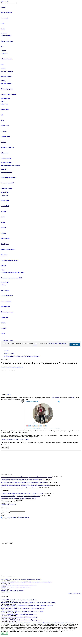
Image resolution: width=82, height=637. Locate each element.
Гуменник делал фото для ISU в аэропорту (12, 590)
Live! (7, 192)
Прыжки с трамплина (7, 312)
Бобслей (3, 284)
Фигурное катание (6, 162)
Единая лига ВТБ (6, 35)
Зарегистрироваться (23, 517)
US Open (3, 142)
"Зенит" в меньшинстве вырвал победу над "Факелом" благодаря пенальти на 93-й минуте (30, 602)
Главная (3, 7)
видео (72, 397)
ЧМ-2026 (3, 265)
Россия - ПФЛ (5, 206)
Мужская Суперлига (7, 71)
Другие (3, 333)
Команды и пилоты (6, 188)
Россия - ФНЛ (5, 200)
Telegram (17, 622)
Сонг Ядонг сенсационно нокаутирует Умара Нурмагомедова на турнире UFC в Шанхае (28, 605)
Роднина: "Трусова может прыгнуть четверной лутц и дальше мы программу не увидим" (25, 485)
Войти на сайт (4, 1)
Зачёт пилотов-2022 (6, 172)
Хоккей (3, 269)
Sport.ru (9, 394)
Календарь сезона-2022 (7, 182)
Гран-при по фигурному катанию (10, 165)
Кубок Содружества (6, 59)
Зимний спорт (5, 282)
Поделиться (5, 447)
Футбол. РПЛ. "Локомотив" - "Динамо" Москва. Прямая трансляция (24, 611)
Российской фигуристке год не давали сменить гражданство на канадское (21, 579)
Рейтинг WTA (5, 109)
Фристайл (3, 328)
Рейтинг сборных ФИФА (8, 249)
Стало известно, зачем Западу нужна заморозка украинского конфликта (20, 496)
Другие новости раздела (74, 593)
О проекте (45, 622)
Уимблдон (3, 131)
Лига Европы (5, 244)
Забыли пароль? (12, 517)
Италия (3, 222)
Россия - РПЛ (4, 195)
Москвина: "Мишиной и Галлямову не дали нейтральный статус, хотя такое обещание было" (26, 582)
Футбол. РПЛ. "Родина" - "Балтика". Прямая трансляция (20, 614)
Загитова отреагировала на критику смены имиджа (15, 439)
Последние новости (6, 12)
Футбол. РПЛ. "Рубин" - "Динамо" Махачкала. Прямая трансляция (23, 620)
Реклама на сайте (37, 622)
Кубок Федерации (6, 158)
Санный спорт (5, 317)
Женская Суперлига (6, 76)
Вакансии (23, 622)
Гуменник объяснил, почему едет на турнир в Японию (16, 587)
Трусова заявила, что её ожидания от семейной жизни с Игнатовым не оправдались (24, 482)
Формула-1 (4, 169)
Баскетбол (4, 33)
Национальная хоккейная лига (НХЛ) (11, 278)
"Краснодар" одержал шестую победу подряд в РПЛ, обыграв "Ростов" (24, 608)
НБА (2, 46)
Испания (3, 211)
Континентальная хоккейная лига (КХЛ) (12, 272)
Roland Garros (5, 125)
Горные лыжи (5, 290)
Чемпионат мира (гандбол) (8, 94)
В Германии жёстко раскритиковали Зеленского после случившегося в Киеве (22, 493)
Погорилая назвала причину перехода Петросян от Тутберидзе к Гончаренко (22, 479)
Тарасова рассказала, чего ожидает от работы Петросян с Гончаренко (19, 487)
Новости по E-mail (9, 622)
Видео (2, 23)
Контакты (29, 622)
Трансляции (4, 18)
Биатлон (3, 50)
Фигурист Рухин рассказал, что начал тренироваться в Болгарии (18, 585)
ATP (2, 115)
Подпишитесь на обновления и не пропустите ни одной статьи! (18, 498)
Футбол (3, 192)
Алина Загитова (15, 367)
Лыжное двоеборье (6, 301)
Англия (3, 216)
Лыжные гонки (5, 98)
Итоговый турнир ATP (7, 147)
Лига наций (4, 254)
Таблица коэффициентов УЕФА (10, 260)
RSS (2, 622)
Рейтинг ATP (4, 104)
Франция (3, 233)
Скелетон (3, 322)
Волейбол (3, 68)
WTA (2, 120)
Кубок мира (4, 53)
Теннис (3, 101)
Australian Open (5, 136)
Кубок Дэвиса (5, 152)
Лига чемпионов (5, 238)
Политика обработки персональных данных (61, 622)
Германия (3, 227)
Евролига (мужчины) (7, 41)
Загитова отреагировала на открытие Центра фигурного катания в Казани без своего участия (26, 477)
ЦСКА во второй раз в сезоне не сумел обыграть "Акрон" (21, 599)
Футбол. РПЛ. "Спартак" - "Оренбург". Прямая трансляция (21, 617)
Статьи (3, 29)
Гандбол (3, 80)
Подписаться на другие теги (8, 504)
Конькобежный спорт (7, 295)
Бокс (2, 64)
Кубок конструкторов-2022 (8, 177)
